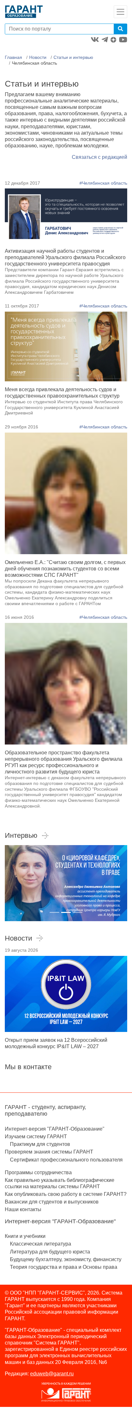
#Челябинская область (103, 183)
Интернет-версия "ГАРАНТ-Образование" (54, 1129)
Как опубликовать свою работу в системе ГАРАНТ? (66, 1194)
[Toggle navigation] (120, 11)
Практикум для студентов (40, 1144)
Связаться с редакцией (99, 157)
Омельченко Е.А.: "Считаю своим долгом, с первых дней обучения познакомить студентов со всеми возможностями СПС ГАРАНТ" (65, 569)
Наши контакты (23, 1209)
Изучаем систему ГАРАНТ (36, 1136)
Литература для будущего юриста (50, 1251)
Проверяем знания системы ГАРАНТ (49, 1151)
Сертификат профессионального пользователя (66, 1159)
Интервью (21, 835)
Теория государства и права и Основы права (63, 1267)
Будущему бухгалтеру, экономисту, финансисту (65, 1259)
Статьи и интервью (73, 57)
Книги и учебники (25, 1236)
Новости (37, 57)
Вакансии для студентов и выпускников (52, 1201)
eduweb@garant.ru (52, 1373)
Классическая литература (40, 1243)
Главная (13, 57)
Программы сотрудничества (38, 1172)
